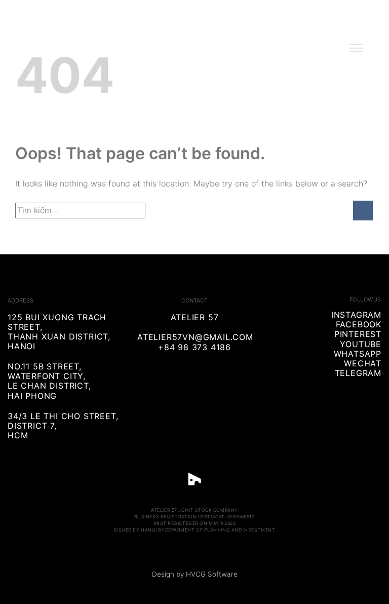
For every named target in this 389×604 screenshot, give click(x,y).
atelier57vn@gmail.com (195, 337)
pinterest (357, 334)
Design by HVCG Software (195, 574)
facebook (358, 324)
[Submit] (363, 210)
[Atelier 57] (194, 51)
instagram (356, 315)
